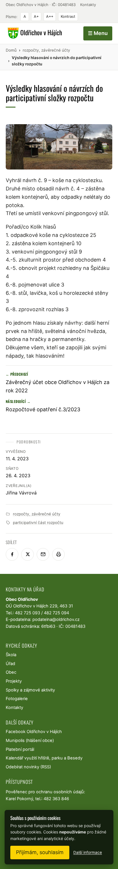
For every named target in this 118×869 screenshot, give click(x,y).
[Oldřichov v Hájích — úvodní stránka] (34, 33)
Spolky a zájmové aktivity (30, 690)
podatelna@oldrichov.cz (56, 619)
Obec (11, 672)
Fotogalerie (17, 698)
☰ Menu (98, 33)
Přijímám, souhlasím (40, 852)
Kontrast (68, 16)
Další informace (87, 852)
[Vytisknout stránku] (58, 554)
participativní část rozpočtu (38, 522)
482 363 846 (56, 798)
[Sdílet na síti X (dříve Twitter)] (27, 554)
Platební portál (20, 749)
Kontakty (88, 4)
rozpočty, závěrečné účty (36, 514)
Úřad (10, 663)
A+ (36, 16)
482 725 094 (56, 612)
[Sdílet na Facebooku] (12, 554)
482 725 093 (27, 612)
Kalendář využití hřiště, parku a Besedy (44, 758)
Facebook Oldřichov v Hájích (34, 731)
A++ (49, 16)
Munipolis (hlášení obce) (30, 740)
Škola (11, 654)
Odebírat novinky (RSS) (28, 766)
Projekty (14, 681)
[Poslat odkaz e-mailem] (43, 554)
